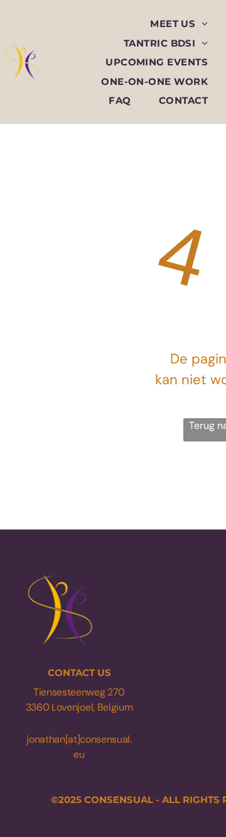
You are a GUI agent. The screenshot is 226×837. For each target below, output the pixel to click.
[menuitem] (179, 23)
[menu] (207, 19)
